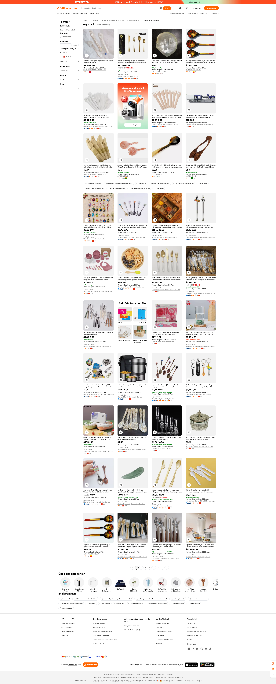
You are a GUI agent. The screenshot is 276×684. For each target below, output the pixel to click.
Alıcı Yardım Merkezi (162, 623)
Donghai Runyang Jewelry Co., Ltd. (163, 399)
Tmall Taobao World (127, 674)
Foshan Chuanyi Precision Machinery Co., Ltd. (201, 124)
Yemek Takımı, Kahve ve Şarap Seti (112, 20)
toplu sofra (92, 603)
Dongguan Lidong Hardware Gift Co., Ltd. (199, 447)
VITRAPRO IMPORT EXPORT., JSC (94, 70)
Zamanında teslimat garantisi (102, 631)
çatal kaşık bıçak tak (137, 603)
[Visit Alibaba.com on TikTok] (210, 648)
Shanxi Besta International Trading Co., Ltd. (166, 290)
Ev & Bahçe (94, 20)
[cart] (187, 8)
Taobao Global (147, 674)
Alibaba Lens (72, 664)
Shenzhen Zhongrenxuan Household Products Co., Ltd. (98, 291)
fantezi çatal (66, 599)
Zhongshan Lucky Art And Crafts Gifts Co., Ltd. (201, 237)
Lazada (138, 674)
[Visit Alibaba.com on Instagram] (201, 648)
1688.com (116, 674)
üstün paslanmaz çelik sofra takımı (86, 599)
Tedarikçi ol (191, 623)
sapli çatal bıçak (195, 603)
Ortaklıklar (190, 640)
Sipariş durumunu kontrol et (196, 631)
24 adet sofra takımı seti (117, 188)
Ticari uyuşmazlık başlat (164, 631)
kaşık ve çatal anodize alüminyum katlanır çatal (152, 599)
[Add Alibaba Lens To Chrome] (90, 664)
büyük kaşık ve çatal (179, 599)
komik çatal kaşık (67, 608)
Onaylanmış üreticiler (131, 626)
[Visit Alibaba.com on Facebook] (188, 648)
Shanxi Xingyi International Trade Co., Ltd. (97, 346)
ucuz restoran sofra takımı (199, 599)
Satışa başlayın (192, 627)
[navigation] (69, 294)
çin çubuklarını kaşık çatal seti (185, 183)
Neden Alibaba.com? (68, 623)
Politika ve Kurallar (99, 644)
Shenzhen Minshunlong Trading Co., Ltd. (131, 287)
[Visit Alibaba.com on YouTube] (206, 648)
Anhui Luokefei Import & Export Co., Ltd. (165, 124)
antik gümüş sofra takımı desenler (72, 603)
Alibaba (85, 20)
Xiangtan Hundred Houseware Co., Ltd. (96, 174)
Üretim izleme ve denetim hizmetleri (105, 640)
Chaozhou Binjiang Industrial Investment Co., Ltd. (201, 346)
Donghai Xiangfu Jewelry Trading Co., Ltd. (131, 237)
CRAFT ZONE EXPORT (159, 71)
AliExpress (107, 674)
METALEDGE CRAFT (158, 174)
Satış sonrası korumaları (101, 636)
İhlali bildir (159, 644)
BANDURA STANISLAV (193, 70)
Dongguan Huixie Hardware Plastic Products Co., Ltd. (98, 451)
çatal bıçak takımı (178, 603)
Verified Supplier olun (194, 636)
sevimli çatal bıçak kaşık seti (160, 183)
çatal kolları (203, 183)
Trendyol (161, 674)
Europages (169, 674)
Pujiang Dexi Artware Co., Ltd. (161, 448)
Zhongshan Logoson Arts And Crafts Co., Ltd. (98, 394)
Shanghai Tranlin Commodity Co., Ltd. (130, 397)
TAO (154, 674)
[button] (160, 8)
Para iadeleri (160, 636)
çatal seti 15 (142, 183)
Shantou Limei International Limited (163, 341)
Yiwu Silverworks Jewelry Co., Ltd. (94, 239)
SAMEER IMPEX (191, 176)
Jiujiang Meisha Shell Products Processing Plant (133, 449)
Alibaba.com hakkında (69, 619)
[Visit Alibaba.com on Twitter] (197, 648)
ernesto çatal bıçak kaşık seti (95, 188)
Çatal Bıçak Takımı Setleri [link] (151, 20)
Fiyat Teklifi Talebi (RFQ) (132, 630)
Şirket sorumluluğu (67, 631)
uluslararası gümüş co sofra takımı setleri (119, 183)
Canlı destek (160, 627)
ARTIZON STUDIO (123, 176)
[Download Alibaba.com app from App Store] (191, 664)
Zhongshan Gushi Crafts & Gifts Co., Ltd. (96, 502)
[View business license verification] (157, 681)
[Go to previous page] (132, 568)
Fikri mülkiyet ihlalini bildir (164, 640)
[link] (273, 663)
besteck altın (120, 603)
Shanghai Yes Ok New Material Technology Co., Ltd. (98, 126)
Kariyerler (64, 636)
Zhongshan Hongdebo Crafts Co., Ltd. (198, 394)
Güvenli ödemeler (99, 623)
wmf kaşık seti (106, 603)
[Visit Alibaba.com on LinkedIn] (193, 648)
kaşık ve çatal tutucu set (93, 183)
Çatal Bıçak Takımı (133, 20)
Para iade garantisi (99, 627)
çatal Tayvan (160, 188)
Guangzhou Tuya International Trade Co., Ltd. (200, 293)
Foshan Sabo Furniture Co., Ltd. (128, 76)
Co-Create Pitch (66, 627)
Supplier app (134, 664)
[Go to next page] (167, 568)
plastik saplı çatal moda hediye (140, 188)
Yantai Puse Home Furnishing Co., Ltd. (164, 237)
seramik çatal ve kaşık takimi (158, 603)
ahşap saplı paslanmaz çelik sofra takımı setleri (117, 599)
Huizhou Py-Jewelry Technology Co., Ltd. (131, 504)
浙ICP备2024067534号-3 (193, 681)
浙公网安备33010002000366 (173, 681)
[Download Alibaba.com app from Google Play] (207, 664)
